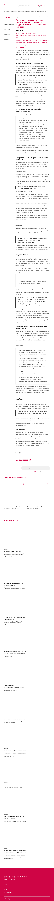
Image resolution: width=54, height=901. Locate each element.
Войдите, (36, 471)
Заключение (20, 47)
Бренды (5, 889)
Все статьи (6, 21)
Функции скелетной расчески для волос (27, 33)
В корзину (15, 513)
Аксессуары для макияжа (9, 24)
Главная (5, 11)
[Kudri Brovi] (12, 5)
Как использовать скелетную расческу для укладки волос (32, 42)
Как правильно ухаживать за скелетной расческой (30, 45)
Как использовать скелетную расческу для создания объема (33, 40)
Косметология (7, 29)
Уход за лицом (7, 34)
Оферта (5, 894)
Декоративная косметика (9, 26)
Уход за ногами (7, 37)
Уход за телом (7, 39)
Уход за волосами (7, 32)
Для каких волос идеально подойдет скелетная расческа (32, 35)
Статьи (8, 11)
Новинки (5, 886)
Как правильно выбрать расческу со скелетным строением (32, 38)
